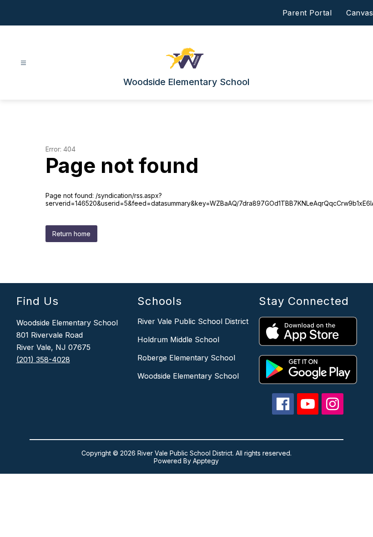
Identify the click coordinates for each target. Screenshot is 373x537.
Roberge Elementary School (186, 357)
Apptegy (206, 461)
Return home (71, 234)
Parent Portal (307, 12)
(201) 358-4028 (43, 359)
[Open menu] (23, 63)
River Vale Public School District (192, 321)
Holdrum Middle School (178, 339)
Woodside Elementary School (188, 375)
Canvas (359, 12)
